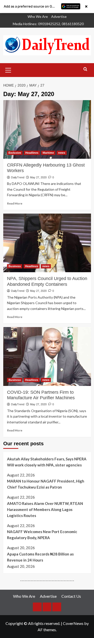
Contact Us (71, 596)
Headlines (31, 152)
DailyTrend (17, 177)
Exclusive (15, 152)
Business (15, 266)
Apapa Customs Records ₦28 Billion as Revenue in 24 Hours (40, 557)
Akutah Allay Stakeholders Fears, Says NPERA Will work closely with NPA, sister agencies (46, 462)
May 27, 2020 (38, 177)
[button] (8, 69)
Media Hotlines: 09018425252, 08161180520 (48, 24)
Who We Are (38, 16)
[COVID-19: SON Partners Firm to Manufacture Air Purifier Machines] (47, 356)
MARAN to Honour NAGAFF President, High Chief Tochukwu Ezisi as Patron (45, 484)
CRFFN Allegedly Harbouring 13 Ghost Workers (46, 168)
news (61, 152)
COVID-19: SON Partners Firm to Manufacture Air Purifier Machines (41, 395)
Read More (14, 203)
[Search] (85, 69)
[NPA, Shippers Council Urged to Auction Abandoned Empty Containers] (47, 243)
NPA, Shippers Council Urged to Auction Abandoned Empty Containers (47, 281)
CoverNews (73, 623)
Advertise (59, 16)
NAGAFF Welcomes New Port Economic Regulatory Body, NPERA (42, 534)
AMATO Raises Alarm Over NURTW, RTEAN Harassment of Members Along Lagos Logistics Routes (45, 509)
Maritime (48, 152)
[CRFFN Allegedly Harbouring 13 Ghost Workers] (47, 129)
